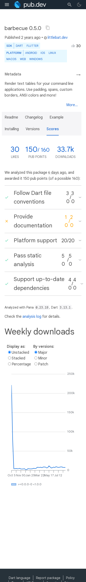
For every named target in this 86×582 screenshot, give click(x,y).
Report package (48, 578)
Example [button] (57, 117)
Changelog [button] (34, 117)
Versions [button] (33, 129)
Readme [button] (11, 117)
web (23, 59)
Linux (52, 53)
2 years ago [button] (31, 37)
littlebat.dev (58, 37)
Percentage (21, 364)
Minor (42, 358)
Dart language (19, 578)
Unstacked (20, 352)
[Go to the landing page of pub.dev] (30, 4)
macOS (11, 59)
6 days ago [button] (57, 172)
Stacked (18, 358)
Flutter (32, 45)
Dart (19, 45)
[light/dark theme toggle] (79, 4)
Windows (35, 59)
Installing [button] (12, 129)
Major (42, 352)
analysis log (31, 316)
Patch (43, 364)
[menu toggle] (7, 4)
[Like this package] (73, 45)
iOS (43, 53)
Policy (70, 578)
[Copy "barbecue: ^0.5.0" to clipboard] (47, 27)
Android (31, 53)
